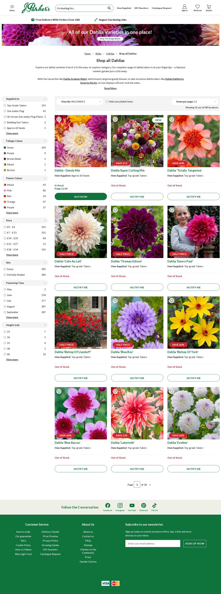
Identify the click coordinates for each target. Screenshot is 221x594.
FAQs (88, 540)
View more (12, 133)
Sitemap (88, 545)
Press (88, 557)
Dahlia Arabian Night (75, 78)
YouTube (132, 510)
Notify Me (137, 196)
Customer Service (38, 539)
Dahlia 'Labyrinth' (122, 442)
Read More (110, 88)
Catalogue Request (161, 8)
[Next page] (150, 484)
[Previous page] (124, 484)
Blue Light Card (23, 554)
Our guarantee (23, 536)
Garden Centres (88, 561)
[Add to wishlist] (58, 119)
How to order (23, 531)
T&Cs (23, 540)
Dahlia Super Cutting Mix (128, 170)
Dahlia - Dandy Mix (67, 170)
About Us (88, 543)
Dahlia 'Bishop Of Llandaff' (73, 352)
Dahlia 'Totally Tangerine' (184, 170)
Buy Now (80, 196)
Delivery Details (50, 531)
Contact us (88, 536)
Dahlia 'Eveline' (177, 442)
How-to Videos (23, 549)
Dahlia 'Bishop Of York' (183, 352)
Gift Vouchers (141, 8)
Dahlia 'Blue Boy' (122, 352)
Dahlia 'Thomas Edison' (126, 261)
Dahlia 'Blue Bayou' (67, 442)
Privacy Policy (50, 540)
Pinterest (143, 510)
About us (88, 531)
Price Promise (50, 536)
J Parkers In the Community (88, 551)
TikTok (154, 510)
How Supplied (124, 8)
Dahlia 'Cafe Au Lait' (68, 261)
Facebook (107, 510)
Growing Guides (50, 545)
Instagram (120, 510)
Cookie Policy (23, 545)
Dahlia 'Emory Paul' (180, 261)
